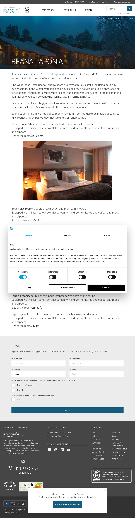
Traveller (21, 390)
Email (73, 370)
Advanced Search (125, 13)
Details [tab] (67, 235)
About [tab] (107, 235)
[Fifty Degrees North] (12, 10)
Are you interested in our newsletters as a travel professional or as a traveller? (44, 380)
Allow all (106, 288)
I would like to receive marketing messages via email (34, 395)
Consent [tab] (28, 235)
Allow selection (68, 288)
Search (129, 8)
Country (16, 370)
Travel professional (25, 385)
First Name (17, 359)
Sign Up (67, 410)
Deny (29, 288)
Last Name (75, 359)
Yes (18, 399)
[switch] (52, 277)
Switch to (67, 504)
